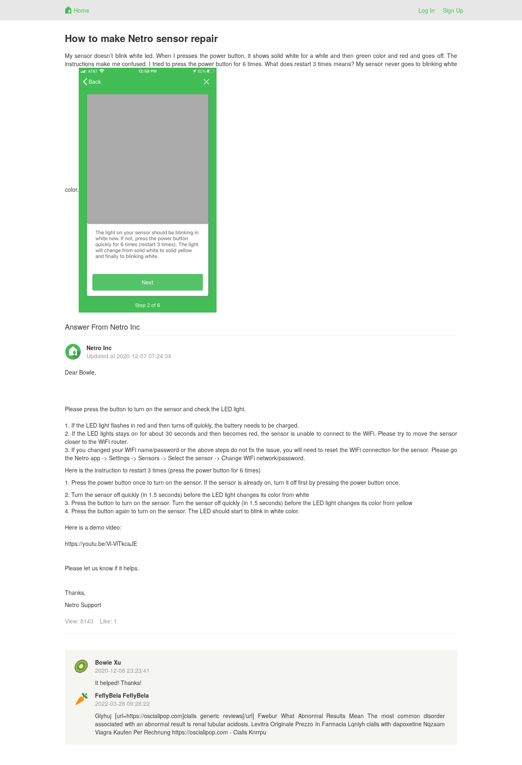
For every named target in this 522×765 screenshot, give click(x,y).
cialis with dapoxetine (394, 724)
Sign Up (453, 10)
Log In (426, 10)
